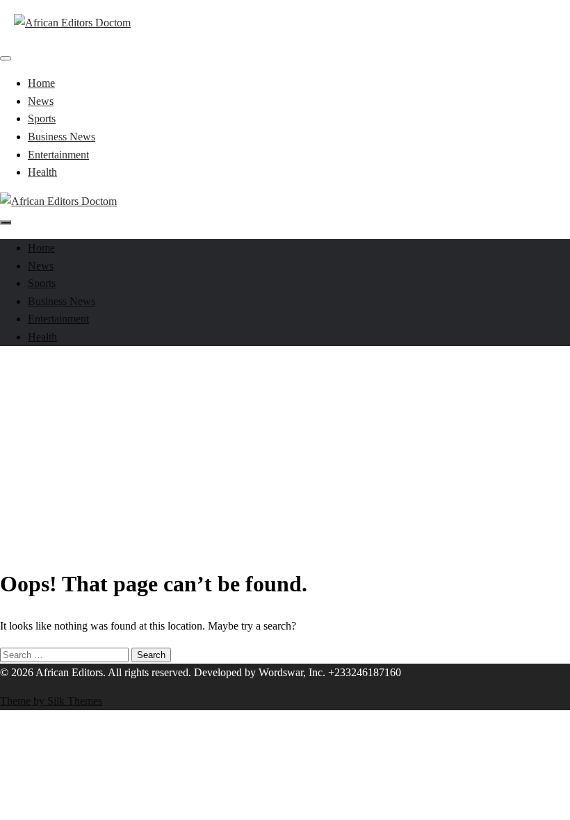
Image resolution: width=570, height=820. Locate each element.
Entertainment (58, 155)
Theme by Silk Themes (51, 701)
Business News (61, 136)
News (41, 101)
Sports (42, 118)
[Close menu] (5, 58)
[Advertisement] (285, 454)
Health (42, 172)
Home (41, 83)
